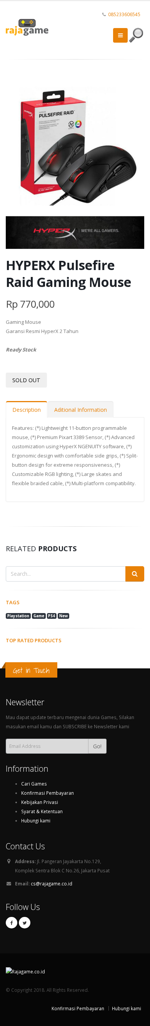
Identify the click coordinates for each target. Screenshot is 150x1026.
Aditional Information (80, 409)
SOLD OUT (26, 380)
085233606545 (124, 14)
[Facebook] (11, 922)
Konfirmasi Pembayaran (47, 793)
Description (26, 409)
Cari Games (34, 784)
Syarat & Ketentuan (42, 811)
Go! (97, 746)
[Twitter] (24, 922)
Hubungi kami (35, 820)
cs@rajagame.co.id (51, 883)
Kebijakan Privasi (39, 802)
